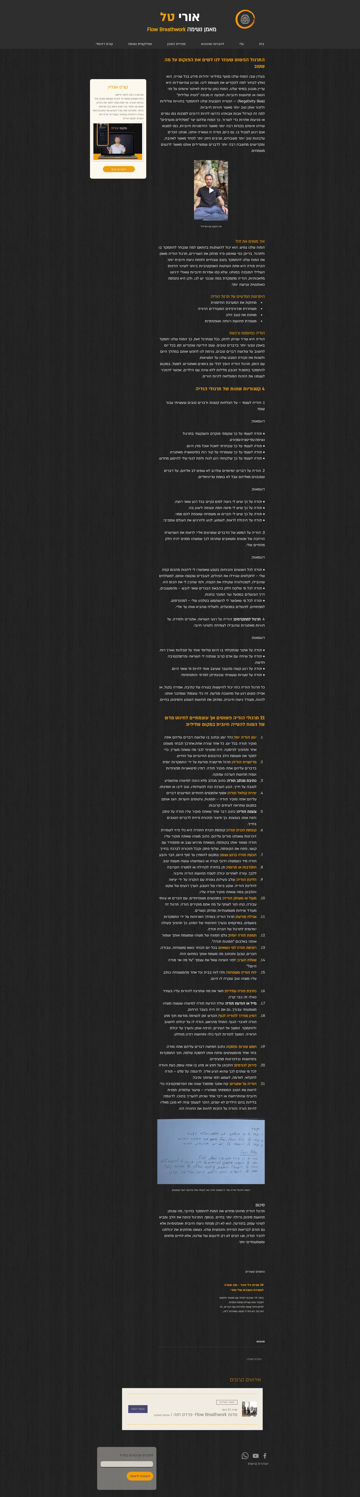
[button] (205, 1414)
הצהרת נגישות (258, 1464)
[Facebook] (264, 1456)
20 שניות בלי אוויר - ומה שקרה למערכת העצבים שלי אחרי (244, 1287)
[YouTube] (255, 1456)
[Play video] (211, 190)
